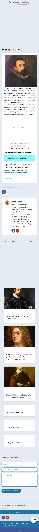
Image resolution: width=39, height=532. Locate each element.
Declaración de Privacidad (11, 523)
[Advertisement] (19, 26)
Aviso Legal (12, 525)
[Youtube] (17, 231)
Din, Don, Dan (31, 241)
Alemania (8, 178)
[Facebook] (4, 192)
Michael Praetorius (9, 241)
